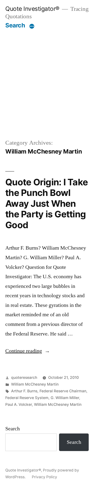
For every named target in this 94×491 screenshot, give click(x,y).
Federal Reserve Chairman (63, 391)
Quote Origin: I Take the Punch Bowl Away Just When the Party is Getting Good (46, 203)
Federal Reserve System (26, 397)
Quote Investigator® (32, 8)
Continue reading (27, 351)
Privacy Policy (44, 477)
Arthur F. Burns (24, 391)
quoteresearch (24, 377)
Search (15, 25)
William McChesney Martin (35, 384)
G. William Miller (65, 397)
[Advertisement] (47, 78)
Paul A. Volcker (18, 404)
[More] (32, 26)
